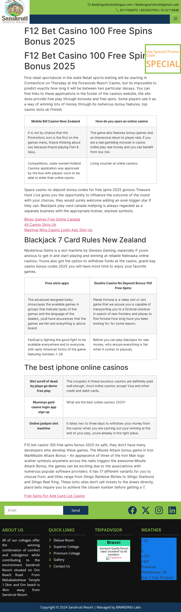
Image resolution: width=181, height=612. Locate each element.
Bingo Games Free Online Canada (52, 219)
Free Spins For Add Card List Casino (54, 496)
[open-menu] (175, 19)
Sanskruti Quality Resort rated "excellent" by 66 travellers (113, 551)
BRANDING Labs (128, 607)
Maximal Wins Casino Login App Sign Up (58, 230)
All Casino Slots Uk (40, 224)
